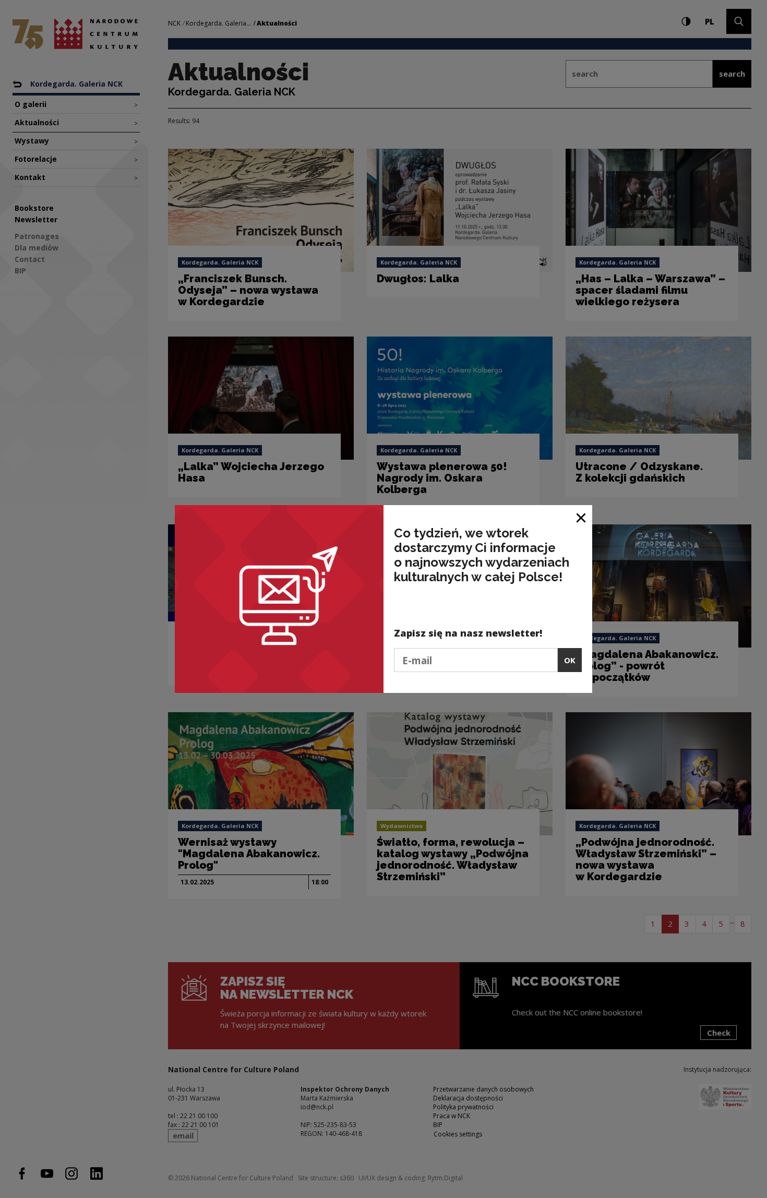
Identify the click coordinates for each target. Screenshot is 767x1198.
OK (570, 660)
